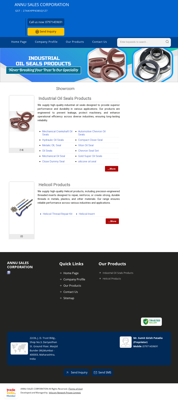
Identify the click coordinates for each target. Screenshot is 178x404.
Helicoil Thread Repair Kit (57, 213)
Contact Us (99, 41)
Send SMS (104, 372)
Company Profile (46, 41)
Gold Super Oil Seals (90, 156)
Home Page (19, 41)
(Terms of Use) (75, 388)
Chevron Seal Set (88, 150)
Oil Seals (47, 150)
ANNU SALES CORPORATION (42, 7)
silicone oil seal (87, 161)
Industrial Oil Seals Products (65, 98)
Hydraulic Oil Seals (53, 139)
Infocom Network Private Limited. (65, 392)
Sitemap (68, 298)
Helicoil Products (54, 184)
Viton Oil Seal (86, 145)
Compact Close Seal (90, 139)
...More (112, 168)
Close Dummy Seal (53, 161)
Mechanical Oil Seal (53, 156)
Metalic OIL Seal (51, 145)
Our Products (75, 41)
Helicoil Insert (87, 213)
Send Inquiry (47, 31)
